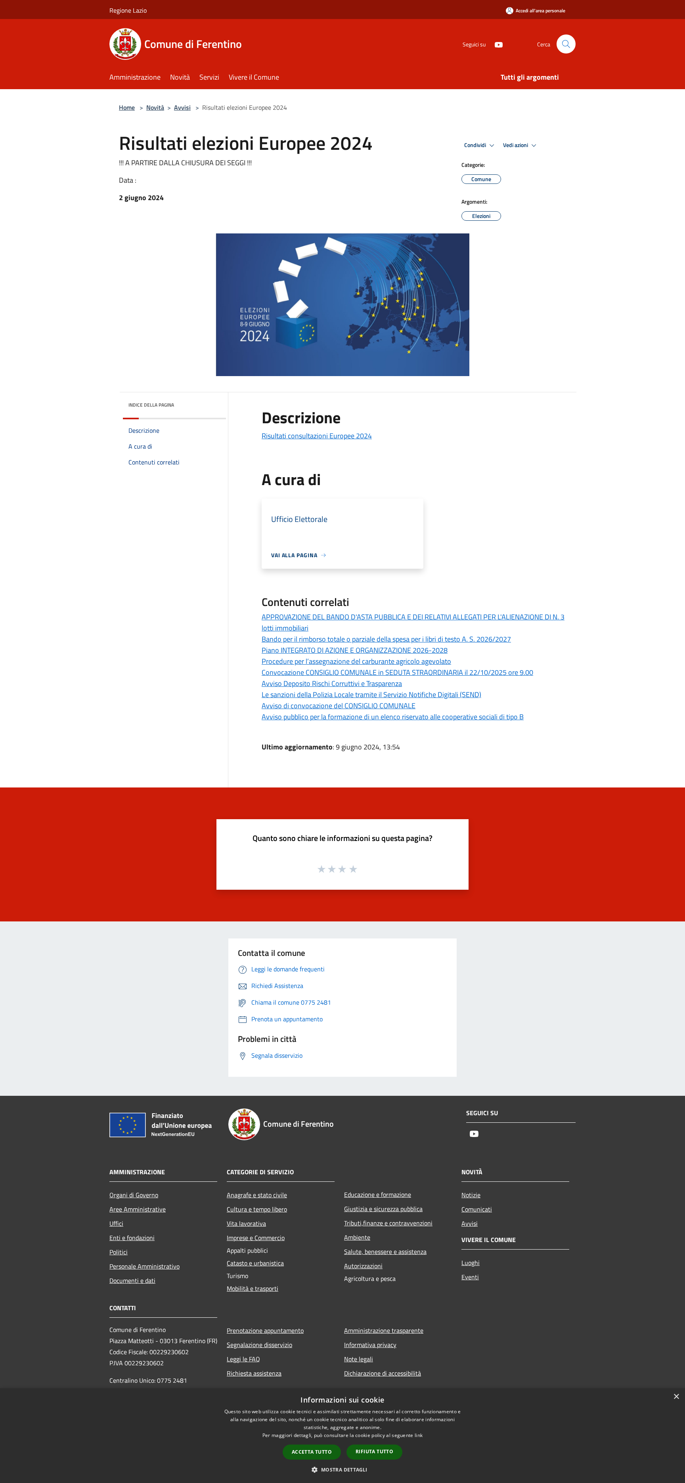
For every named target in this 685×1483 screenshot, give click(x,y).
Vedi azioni (516, 145)
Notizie (470, 1195)
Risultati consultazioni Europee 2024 (317, 435)
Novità (155, 107)
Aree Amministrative (137, 1209)
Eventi (470, 1277)
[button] (342, 1469)
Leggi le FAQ (243, 1359)
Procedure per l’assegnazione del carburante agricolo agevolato (356, 661)
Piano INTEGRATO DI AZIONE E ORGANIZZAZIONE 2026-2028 (355, 650)
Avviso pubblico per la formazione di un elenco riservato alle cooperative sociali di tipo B (393, 716)
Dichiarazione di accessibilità (382, 1373)
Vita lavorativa (246, 1223)
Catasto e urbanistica (255, 1263)
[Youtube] (495, 43)
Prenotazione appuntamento (265, 1330)
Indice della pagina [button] (151, 405)
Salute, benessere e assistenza (385, 1251)
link (419, 1435)
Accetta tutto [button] (312, 1452)
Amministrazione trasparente (383, 1330)
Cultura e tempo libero (257, 1209)
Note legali (358, 1359)
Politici (118, 1252)
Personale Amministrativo (144, 1266)
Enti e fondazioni (132, 1237)
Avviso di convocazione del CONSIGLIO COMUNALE (338, 705)
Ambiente (357, 1237)
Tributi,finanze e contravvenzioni (388, 1223)
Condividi (475, 145)
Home (127, 107)
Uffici (116, 1223)
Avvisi (182, 107)
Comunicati (476, 1209)
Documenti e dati (132, 1280)
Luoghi (470, 1262)
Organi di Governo (133, 1195)
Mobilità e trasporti (252, 1288)
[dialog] (342, 1435)
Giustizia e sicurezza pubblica (383, 1209)
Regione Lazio (128, 10)
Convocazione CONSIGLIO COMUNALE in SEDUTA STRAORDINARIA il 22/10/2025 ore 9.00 (397, 672)
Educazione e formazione (377, 1194)
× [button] (676, 1397)
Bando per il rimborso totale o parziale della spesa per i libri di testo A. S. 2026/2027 (386, 639)
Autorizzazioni (363, 1266)
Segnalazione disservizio (259, 1344)
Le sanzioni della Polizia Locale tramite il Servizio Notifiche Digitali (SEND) (371, 694)
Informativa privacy (370, 1344)
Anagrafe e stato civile (257, 1195)
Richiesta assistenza (254, 1373)
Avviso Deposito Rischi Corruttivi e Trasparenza (332, 683)
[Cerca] (566, 44)
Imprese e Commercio (256, 1237)
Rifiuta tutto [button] (374, 1451)
